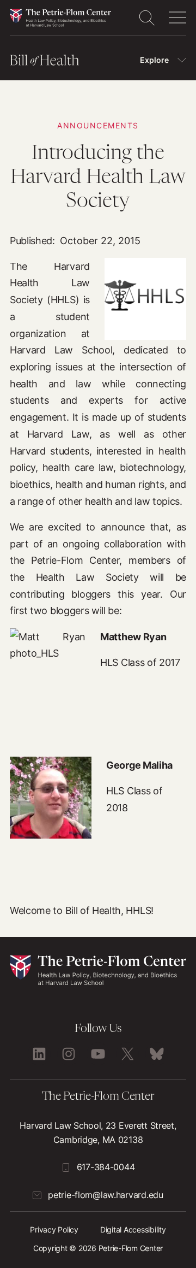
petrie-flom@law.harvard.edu (105, 1194)
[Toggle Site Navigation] (177, 17)
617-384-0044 (106, 1166)
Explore (154, 59)
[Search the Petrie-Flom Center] (146, 17)
